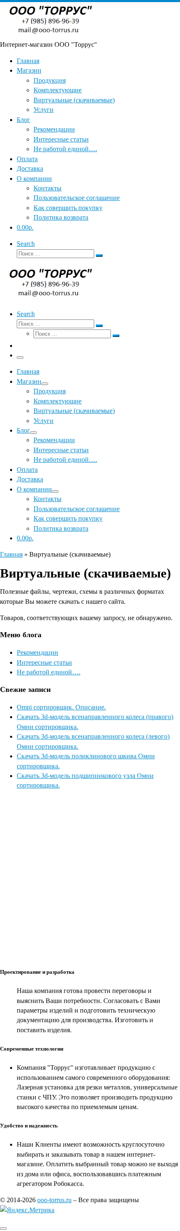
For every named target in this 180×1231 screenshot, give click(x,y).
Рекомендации (37, 652)
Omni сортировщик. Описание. (61, 707)
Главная (11, 554)
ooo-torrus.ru (54, 1199)
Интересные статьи (44, 662)
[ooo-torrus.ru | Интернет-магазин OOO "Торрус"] (52, 34)
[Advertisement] (90, 878)
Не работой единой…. (48, 672)
